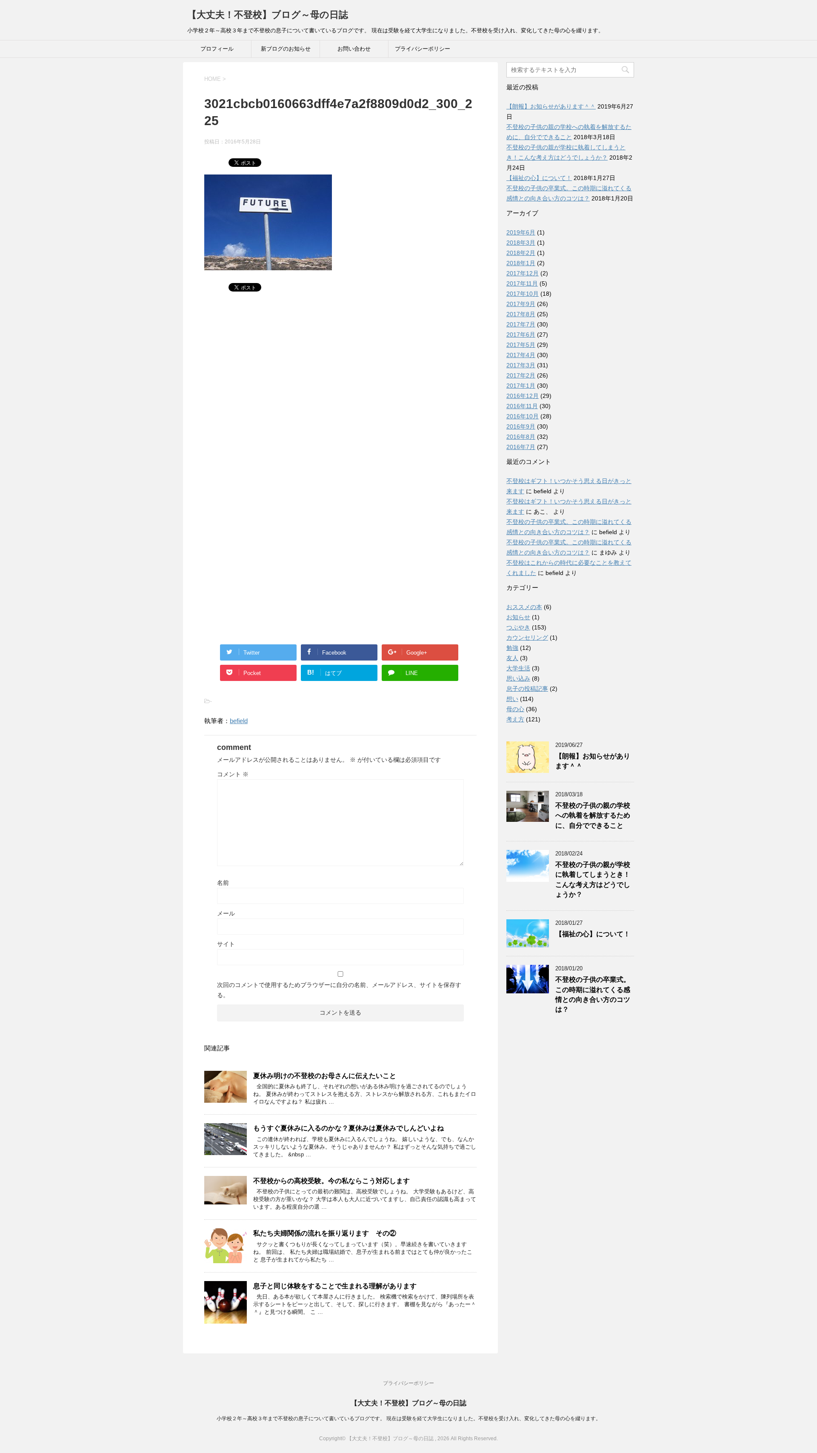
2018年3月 (520, 242)
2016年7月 (520, 446)
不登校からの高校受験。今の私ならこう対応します (331, 1180)
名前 (223, 882)
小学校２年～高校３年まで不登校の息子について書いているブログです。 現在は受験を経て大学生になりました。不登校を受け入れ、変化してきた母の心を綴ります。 (409, 1419)
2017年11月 (522, 283)
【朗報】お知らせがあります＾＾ (551, 106)
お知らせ (518, 617)
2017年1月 (520, 385)
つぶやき (518, 627)
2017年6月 (520, 334)
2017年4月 (520, 355)
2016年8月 (520, 436)
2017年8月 (520, 314)
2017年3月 (520, 365)
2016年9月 (520, 426)
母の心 (515, 709)
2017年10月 (522, 293)
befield (239, 720)
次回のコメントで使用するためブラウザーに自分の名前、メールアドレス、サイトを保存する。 (339, 989)
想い (512, 698)
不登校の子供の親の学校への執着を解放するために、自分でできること (592, 815)
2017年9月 (520, 303)
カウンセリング (527, 637)
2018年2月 (520, 252)
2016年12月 (522, 395)
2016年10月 (522, 416)
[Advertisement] (340, 389)
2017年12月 (522, 273)
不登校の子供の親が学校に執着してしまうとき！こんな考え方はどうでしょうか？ (592, 879)
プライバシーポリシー (422, 49)
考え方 (515, 719)
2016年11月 (522, 406)
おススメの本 (524, 607)
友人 (512, 658)
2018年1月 (520, 263)
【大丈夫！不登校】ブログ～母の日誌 (267, 14)
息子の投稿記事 (527, 688)
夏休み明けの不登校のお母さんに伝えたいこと (324, 1075)
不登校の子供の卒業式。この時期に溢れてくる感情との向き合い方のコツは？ (592, 994)
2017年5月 (520, 344)
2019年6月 (520, 232)
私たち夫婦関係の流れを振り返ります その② (324, 1233)
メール (226, 913)
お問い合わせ (354, 49)
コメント (233, 774)
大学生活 (518, 668)
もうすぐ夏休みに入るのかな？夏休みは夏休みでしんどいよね (348, 1128)
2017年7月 (520, 324)
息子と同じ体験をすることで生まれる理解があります (335, 1286)
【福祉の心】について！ (539, 177)
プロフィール (217, 49)
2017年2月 (520, 375)
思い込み (518, 678)
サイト (226, 944)
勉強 (512, 647)
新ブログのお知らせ (286, 49)
